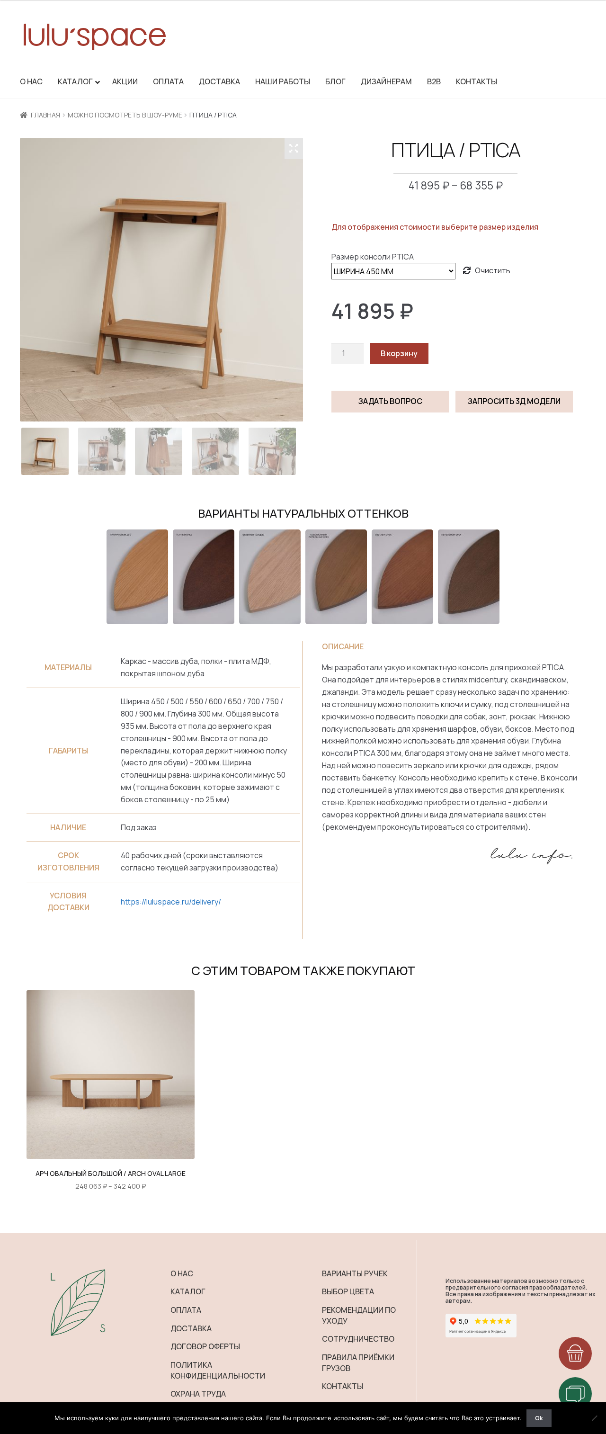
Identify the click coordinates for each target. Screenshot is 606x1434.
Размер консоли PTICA (372, 256)
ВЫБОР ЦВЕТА (348, 1291)
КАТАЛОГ (187, 1291)
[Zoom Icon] (294, 148)
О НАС (181, 1273)
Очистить (492, 270)
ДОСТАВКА (191, 1328)
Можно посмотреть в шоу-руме (125, 114)
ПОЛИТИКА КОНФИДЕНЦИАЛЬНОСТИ (217, 1370)
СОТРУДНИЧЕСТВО (358, 1339)
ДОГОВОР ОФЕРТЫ (205, 1346)
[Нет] (594, 1418)
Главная (45, 114)
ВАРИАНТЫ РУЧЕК (355, 1273)
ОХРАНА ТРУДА (198, 1394)
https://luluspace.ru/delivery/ (171, 901)
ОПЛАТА (185, 1310)
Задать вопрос (390, 401)
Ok (539, 1418)
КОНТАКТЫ (342, 1386)
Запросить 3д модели (514, 401)
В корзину (399, 353)
